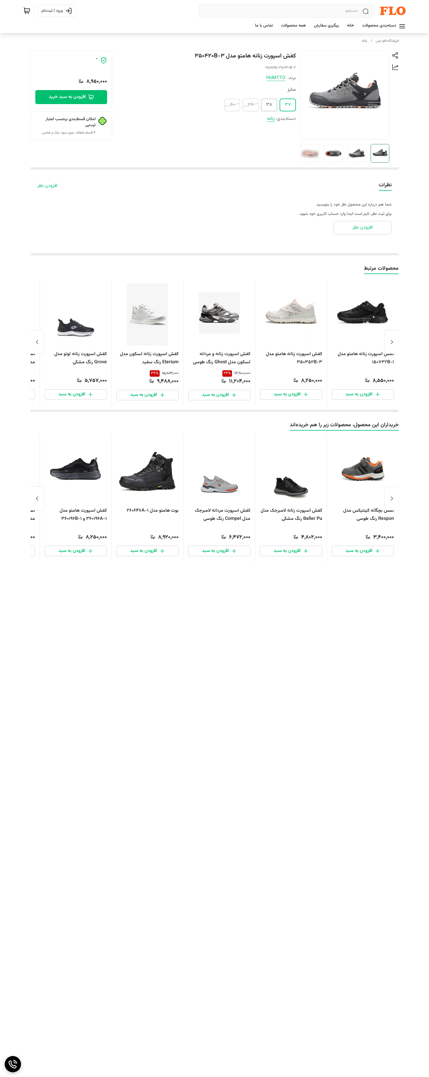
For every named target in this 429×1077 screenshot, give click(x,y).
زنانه (364, 40)
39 (250, 104)
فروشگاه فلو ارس (387, 40)
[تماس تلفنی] (13, 1064)
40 (232, 104)
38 (269, 104)
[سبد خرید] (26, 10)
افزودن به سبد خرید (67, 97)
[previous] (392, 342)
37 (288, 104)
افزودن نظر (47, 186)
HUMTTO (275, 78)
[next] (37, 342)
